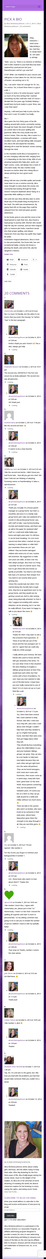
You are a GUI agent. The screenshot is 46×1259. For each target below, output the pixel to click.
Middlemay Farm (10, 469)
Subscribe (10, 1215)
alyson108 (8, 902)
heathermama (9, 422)
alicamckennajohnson (16, 337)
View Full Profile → (11, 1192)
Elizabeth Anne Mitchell (13, 1067)
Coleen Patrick (9, 1020)
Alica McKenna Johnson (16, 23)
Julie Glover (8, 973)
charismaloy (9, 311)
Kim (5, 845)
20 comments (25, 26)
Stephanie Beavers (11, 367)
